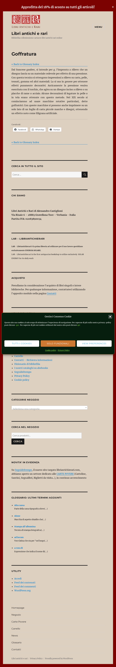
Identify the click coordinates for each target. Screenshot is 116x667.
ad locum (19, 537)
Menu (98, 27)
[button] (110, 316)
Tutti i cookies (22, 343)
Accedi (18, 578)
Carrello (18, 356)
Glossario (16, 642)
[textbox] (50, 409)
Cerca (17, 441)
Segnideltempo (22, 371)
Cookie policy (50, 350)
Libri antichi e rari (29, 33)
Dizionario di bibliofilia (27, 364)
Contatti (51, 293)
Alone (17, 516)
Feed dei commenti (25, 586)
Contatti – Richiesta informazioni (33, 360)
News (14, 635)
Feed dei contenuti (24, 582)
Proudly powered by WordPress (59, 658)
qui (17, 325)
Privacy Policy (64, 350)
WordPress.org (22, 590)
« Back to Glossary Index (25, 64)
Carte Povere (18, 621)
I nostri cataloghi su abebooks (31, 368)
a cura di (18, 548)
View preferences (94, 343)
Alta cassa (19, 505)
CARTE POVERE (65, 473)
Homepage (17, 607)
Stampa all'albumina (25, 526)
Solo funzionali (58, 343)
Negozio (16, 614)
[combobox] (49, 408)
